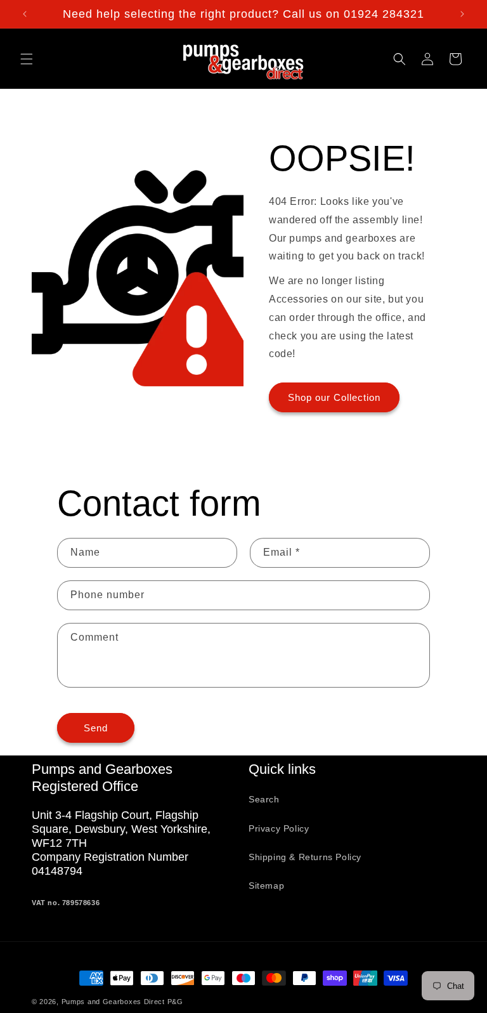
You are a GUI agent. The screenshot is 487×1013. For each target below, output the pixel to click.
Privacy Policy (279, 828)
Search (264, 799)
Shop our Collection (334, 397)
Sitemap (266, 885)
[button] (27, 59)
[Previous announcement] (25, 14)
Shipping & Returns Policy (305, 857)
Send (96, 727)
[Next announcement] (462, 14)
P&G (175, 1001)
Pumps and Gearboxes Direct (113, 1001)
